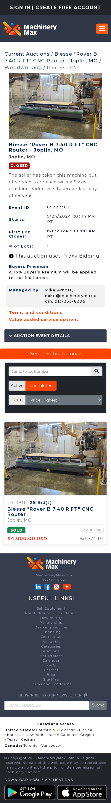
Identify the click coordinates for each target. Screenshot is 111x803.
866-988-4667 (54, 580)
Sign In (20, 7)
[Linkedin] (38, 586)
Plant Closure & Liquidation (51, 613)
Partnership (51, 622)
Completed (41, 385)
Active (17, 385)
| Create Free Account (66, 7)
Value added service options (44, 319)
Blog (51, 675)
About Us (51, 642)
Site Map (51, 679)
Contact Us (51, 637)
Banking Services (51, 627)
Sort (17, 399)
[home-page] (30, 28)
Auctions (51, 651)
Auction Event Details (41, 336)
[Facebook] (47, 586)
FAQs (51, 665)
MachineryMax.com (54, 575)
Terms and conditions (35, 312)
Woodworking (23, 67)
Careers (51, 670)
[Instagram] (57, 586)
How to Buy (51, 618)
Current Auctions (27, 54)
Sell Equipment (51, 608)
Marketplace (51, 656)
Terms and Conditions (51, 684)
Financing (51, 632)
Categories (51, 646)
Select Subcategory (54, 353)
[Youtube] (67, 586)
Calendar (51, 660)
